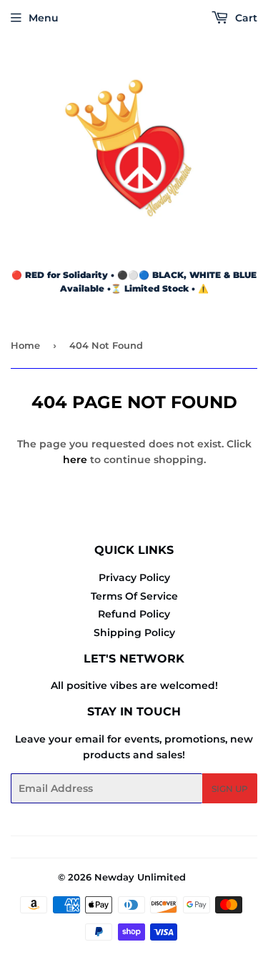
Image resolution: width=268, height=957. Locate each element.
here (75, 459)
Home (25, 345)
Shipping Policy (134, 632)
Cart (244, 17)
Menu (44, 17)
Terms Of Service (134, 596)
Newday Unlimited (140, 877)
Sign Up (230, 788)
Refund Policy (134, 614)
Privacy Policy (134, 577)
